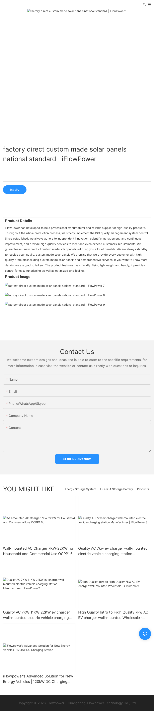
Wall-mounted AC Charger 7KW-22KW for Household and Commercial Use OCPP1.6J (39, 551)
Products (143, 489)
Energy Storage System (80, 489)
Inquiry (14, 189)
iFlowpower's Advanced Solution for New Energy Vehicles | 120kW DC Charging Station (38, 679)
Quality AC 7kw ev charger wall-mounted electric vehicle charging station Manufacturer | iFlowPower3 (113, 551)
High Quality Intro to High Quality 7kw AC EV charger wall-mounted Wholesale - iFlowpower (113, 615)
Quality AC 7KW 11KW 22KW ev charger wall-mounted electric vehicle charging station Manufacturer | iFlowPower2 (36, 615)
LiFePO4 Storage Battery (116, 489)
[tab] (77, 213)
